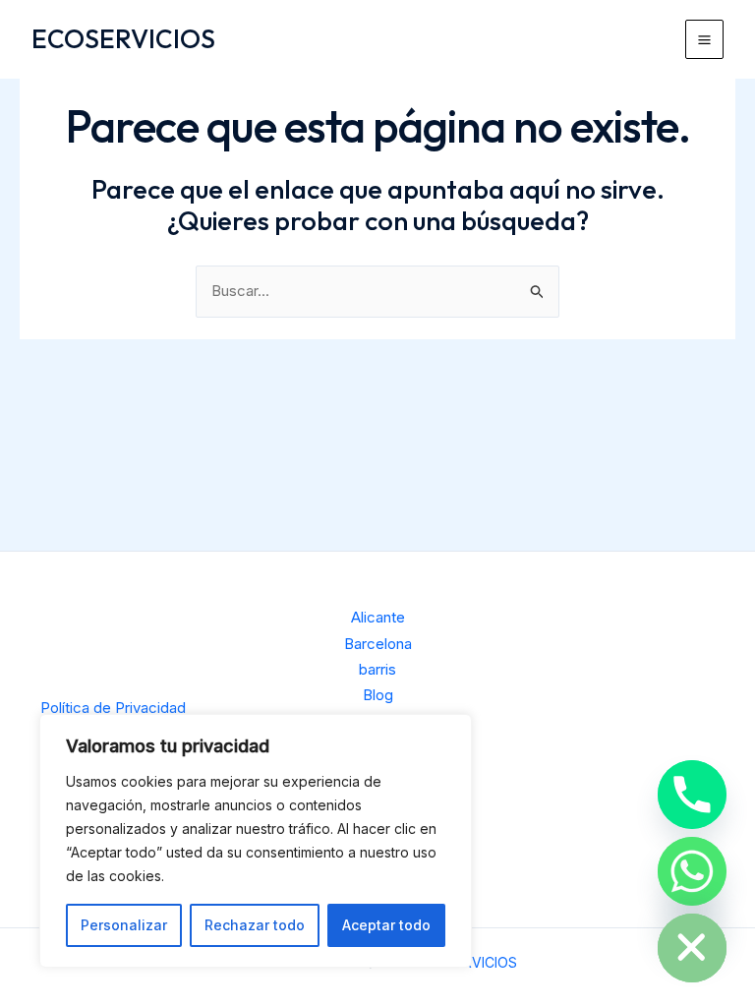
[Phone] (692, 794)
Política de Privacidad (113, 707)
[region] (255, 841)
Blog (378, 694)
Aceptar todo (386, 925)
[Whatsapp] (692, 871)
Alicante (378, 617)
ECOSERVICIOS (123, 39)
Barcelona (378, 643)
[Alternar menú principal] (705, 39)
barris (377, 669)
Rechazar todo (254, 925)
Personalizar (124, 925)
